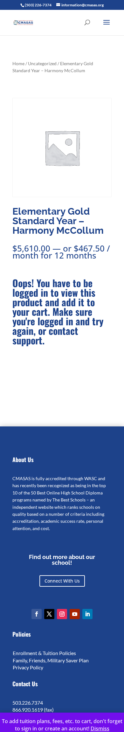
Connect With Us (62, 581)
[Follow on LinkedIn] (87, 614)
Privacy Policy (28, 667)
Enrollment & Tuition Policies (44, 653)
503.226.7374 (27, 703)
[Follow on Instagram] (62, 614)
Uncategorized (42, 63)
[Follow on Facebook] (36, 614)
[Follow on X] (49, 614)
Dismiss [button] (100, 728)
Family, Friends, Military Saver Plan (51, 660)
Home (18, 63)
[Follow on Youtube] (75, 614)
